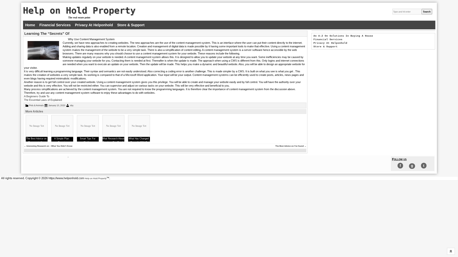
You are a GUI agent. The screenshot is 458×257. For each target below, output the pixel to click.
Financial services (55, 25)
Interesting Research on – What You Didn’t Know (48, 146)
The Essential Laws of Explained (43, 99)
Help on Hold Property (79, 10)
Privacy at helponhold (94, 25)
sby (71, 105)
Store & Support (131, 25)
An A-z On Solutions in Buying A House (343, 35)
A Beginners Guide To (36, 96)
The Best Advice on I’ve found (290, 146)
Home (30, 25)
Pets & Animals (36, 105)
